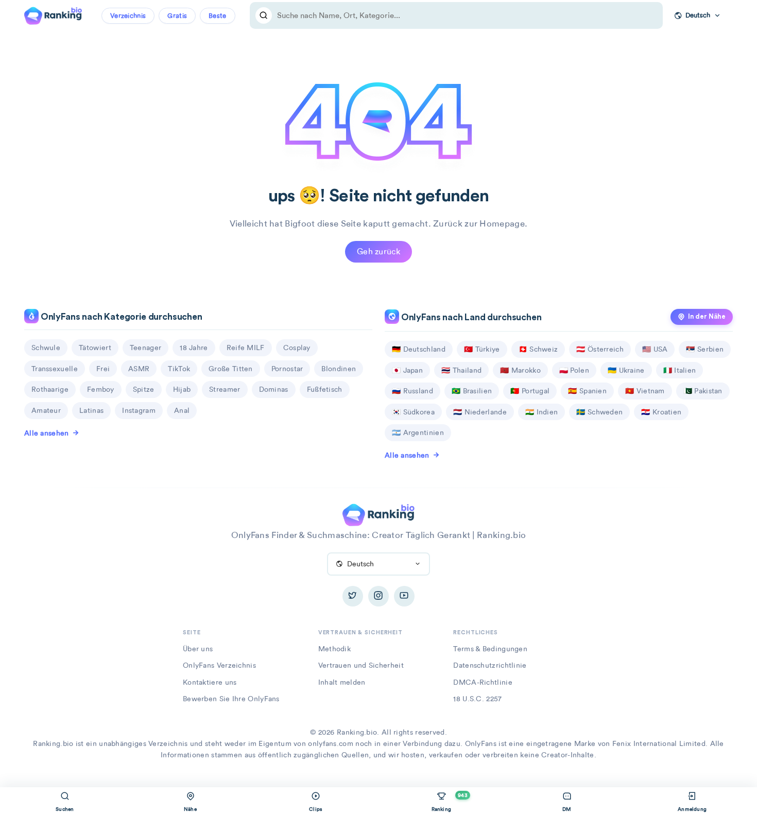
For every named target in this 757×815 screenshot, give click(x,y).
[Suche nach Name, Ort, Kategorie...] (263, 15)
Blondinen (338, 369)
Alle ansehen (46, 433)
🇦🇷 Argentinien (418, 432)
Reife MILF (246, 347)
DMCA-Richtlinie (482, 682)
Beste (218, 16)
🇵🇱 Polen (574, 370)
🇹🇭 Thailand (461, 370)
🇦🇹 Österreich (600, 349)
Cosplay (297, 347)
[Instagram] (378, 596)
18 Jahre (194, 347)
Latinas (91, 410)
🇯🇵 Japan (407, 370)
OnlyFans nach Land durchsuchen (470, 317)
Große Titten (231, 369)
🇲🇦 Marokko (520, 370)
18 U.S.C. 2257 (477, 699)
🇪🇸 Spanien (587, 391)
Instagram (139, 410)
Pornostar (287, 369)
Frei (103, 369)
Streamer (224, 389)
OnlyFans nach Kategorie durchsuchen (120, 317)
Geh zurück (378, 251)
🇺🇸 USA (655, 349)
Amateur (46, 410)
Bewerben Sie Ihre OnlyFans (231, 699)
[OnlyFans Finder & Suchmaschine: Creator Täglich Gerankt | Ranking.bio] (53, 14)
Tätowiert (95, 347)
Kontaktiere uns (210, 682)
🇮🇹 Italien (679, 370)
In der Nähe (707, 317)
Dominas (273, 389)
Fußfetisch (324, 389)
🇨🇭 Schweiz (538, 349)
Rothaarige (49, 389)
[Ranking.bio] (378, 514)
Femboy (100, 389)
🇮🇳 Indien (541, 412)
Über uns (198, 649)
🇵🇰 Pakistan (702, 391)
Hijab (182, 389)
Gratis (177, 16)
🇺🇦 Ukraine (626, 370)
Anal (182, 410)
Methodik (334, 649)
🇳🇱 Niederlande (480, 412)
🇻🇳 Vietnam (645, 391)
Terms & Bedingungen (490, 649)
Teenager (145, 347)
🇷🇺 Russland (412, 391)
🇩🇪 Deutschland (418, 349)
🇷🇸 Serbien (705, 349)
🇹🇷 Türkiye (482, 349)
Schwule (45, 347)
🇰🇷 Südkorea (413, 412)
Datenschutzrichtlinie (489, 665)
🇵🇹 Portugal (529, 391)
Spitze (143, 389)
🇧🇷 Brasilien (472, 391)
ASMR (138, 369)
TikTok (179, 369)
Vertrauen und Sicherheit (361, 665)
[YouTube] (404, 596)
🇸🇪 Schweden (599, 412)
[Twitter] (352, 596)
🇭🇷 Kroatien (661, 412)
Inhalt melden (342, 682)
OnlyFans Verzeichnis (219, 665)
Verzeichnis (128, 16)
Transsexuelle (54, 369)
